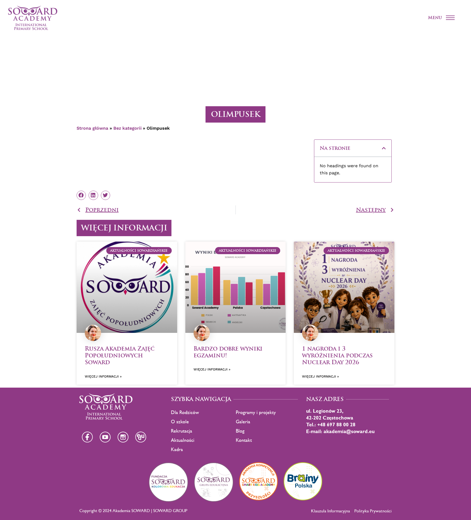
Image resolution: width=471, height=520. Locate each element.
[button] (384, 148)
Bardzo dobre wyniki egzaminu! (228, 352)
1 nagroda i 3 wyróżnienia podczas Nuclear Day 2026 (337, 355)
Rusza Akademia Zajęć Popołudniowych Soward (120, 355)
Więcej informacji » (103, 376)
